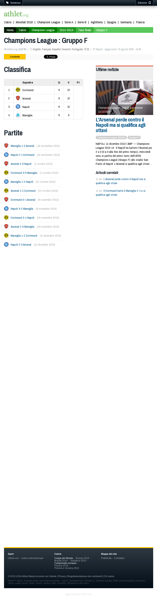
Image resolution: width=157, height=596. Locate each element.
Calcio (7, 22)
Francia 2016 (61, 565)
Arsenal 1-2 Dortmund (23, 191)
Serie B (82, 22)
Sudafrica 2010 (78, 560)
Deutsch (66, 49)
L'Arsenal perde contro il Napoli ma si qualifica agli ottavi (120, 125)
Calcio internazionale (32, 558)
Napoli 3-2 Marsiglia (22, 209)
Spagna (111, 22)
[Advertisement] (78, 288)
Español (56, 49)
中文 (86, 49)
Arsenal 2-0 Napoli (21, 164)
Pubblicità (106, 558)
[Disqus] (78, 367)
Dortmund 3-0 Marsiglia (24, 173)
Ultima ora (13, 558)
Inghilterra (97, 22)
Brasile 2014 (61, 560)
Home (10, 30)
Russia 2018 (82, 558)
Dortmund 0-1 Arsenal (23, 200)
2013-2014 (66, 30)
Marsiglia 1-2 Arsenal (22, 146)
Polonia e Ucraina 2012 (66, 568)
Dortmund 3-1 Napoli (22, 218)
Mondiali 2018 (24, 22)
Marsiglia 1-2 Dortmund (24, 236)
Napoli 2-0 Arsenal (21, 245)
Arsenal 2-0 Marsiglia (22, 227)
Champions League (48, 22)
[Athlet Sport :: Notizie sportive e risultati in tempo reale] (16, 15)
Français (46, 49)
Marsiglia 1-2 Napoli (22, 182)
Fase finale (84, 30)
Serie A (69, 22)
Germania (126, 22)
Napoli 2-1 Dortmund (22, 155)
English (37, 49)
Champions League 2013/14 (111, 137)
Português (77, 49)
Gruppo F (101, 30)
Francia (140, 22)
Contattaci (119, 558)
